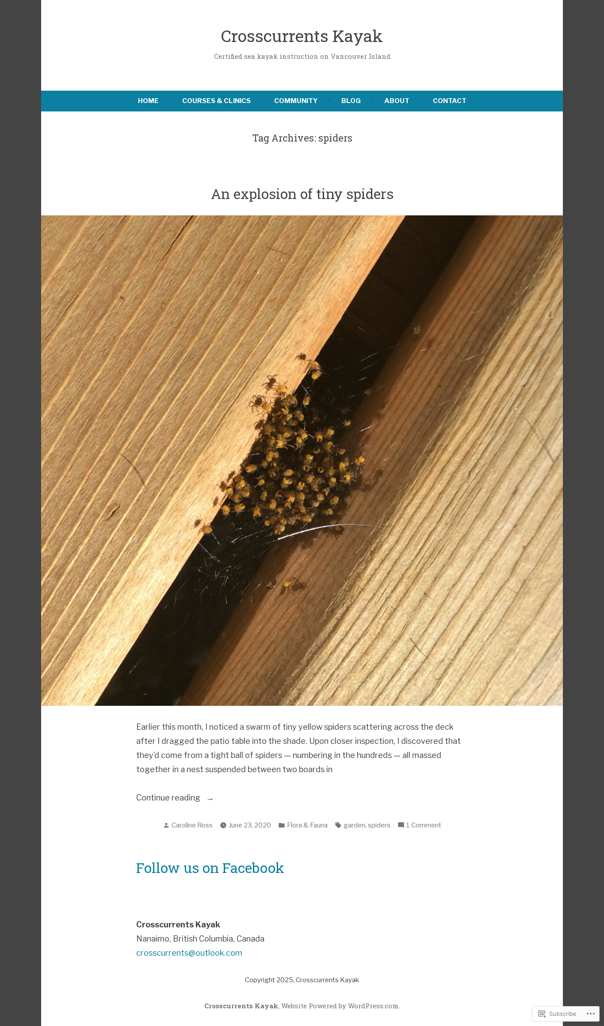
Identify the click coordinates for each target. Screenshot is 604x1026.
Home (148, 101)
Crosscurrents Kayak (302, 35)
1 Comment (423, 826)
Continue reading (169, 798)
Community (296, 101)
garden (354, 825)
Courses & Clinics (216, 101)
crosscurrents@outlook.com (189, 952)
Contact (449, 101)
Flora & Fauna (307, 825)
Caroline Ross (192, 825)
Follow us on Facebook (210, 867)
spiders (379, 825)
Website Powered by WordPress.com (339, 1005)
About (396, 101)
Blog (351, 101)
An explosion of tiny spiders (302, 193)
